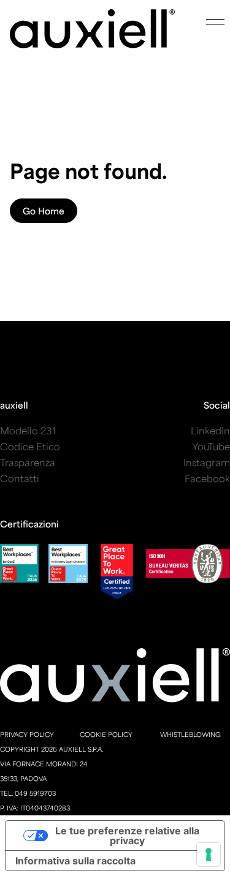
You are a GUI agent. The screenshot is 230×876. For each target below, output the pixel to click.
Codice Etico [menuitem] (30, 446)
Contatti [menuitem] (19, 478)
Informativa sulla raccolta (75, 861)
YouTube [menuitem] (211, 446)
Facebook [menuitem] (207, 478)
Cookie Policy (106, 734)
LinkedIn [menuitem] (210, 430)
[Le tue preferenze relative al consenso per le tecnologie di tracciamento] (208, 854)
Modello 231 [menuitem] (28, 430)
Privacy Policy (27, 734)
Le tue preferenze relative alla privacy (127, 836)
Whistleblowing (190, 734)
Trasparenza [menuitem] (27, 462)
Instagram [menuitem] (206, 462)
